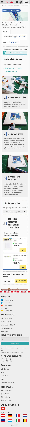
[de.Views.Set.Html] (23, 250)
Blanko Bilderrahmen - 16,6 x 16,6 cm (13, 68)
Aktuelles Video (7, 390)
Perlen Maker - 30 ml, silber (11, 71)
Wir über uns (5, 369)
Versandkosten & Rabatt (8, 325)
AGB (2, 379)
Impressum (4, 376)
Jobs (2, 372)
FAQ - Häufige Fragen (7, 328)
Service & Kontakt (6, 321)
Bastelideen (6, 397)
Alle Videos (6, 394)
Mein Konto (4, 331)
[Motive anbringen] (15, 121)
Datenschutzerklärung (7, 382)
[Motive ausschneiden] (15, 84)
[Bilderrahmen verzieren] (15, 163)
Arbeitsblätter (7, 400)
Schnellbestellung (6, 318)
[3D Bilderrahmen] (15, 16)
